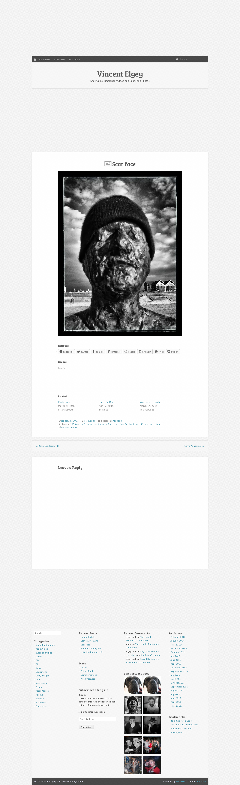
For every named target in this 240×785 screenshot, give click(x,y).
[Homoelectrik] (133, 685)
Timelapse (74, 59)
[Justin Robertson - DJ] (152, 725)
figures (136, 424)
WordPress (181, 781)
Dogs (38, 667)
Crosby (128, 424)
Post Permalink (69, 427)
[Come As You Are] (152, 685)
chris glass (131, 655)
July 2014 (175, 675)
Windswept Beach (150, 402)
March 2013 (177, 705)
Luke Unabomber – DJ (92, 652)
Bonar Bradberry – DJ (47, 445)
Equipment (41, 671)
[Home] (35, 59)
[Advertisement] (120, 28)
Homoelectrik (87, 637)
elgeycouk (89, 420)
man (152, 424)
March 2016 (177, 644)
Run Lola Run (106, 402)
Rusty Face (64, 402)
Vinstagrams (177, 732)
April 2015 (176, 663)
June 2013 (176, 698)
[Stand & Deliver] (152, 765)
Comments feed (89, 674)
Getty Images (42, 675)
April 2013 (176, 701)
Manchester (42, 683)
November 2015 (179, 648)
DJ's (37, 660)
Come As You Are (194, 445)
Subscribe (86, 727)
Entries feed (87, 671)
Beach (111, 424)
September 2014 (179, 671)
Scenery (40, 698)
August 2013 (177, 690)
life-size (144, 424)
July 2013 (175, 694)
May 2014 (176, 679)
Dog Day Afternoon (149, 651)
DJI (37, 664)
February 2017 (178, 637)
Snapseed (59, 59)
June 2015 (176, 659)
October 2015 (178, 652)
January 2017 (177, 640)
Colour (39, 656)
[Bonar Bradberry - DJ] (152, 705)
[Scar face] (133, 705)
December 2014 (179, 667)
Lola (38, 679)
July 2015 (175, 656)
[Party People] (152, 745)
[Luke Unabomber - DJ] (133, 725)
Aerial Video (42, 648)
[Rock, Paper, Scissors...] (133, 745)
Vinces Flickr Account (181, 728)
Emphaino (200, 781)
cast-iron (119, 424)
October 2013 (178, 682)
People (39, 694)
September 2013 (179, 686)
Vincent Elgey (120, 73)
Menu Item (44, 59)
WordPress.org (88, 678)
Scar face (86, 644)
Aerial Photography (45, 645)
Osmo (39, 687)
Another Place (82, 424)
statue (158, 424)
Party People (42, 690)
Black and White (44, 652)
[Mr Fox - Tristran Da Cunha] (133, 765)
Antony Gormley (98, 424)
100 (72, 424)
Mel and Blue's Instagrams (184, 724)
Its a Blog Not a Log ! (181, 720)
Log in (84, 667)
